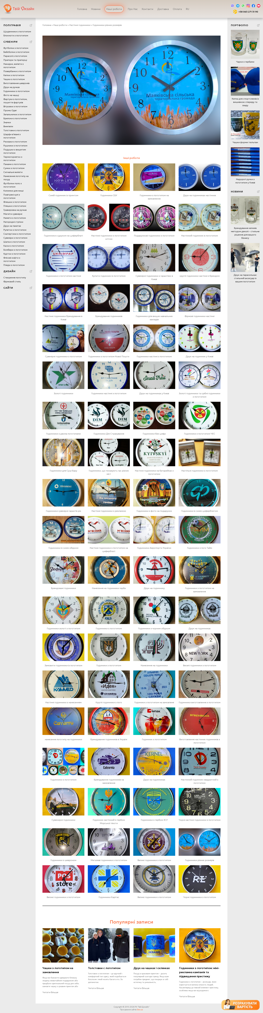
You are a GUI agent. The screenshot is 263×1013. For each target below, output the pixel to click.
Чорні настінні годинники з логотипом (199, 820)
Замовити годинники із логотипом (63, 665)
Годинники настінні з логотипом (154, 356)
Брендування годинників (108, 316)
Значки (7, 122)
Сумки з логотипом (13, 168)
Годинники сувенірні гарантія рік (63, 511)
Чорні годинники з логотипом (199, 897)
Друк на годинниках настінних (199, 195)
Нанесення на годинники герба (109, 588)
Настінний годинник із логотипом (199, 235)
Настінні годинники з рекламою (109, 511)
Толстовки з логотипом (16, 130)
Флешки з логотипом (14, 202)
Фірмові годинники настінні (199, 316)
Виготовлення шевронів (16, 83)
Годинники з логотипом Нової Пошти (108, 356)
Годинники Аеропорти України (154, 547)
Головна (82, 9)
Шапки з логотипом (14, 241)
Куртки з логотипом (14, 253)
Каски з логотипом (13, 245)
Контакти (147, 9)
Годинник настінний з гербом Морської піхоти (109, 822)
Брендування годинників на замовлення (109, 781)
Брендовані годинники (63, 588)
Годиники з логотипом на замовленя (154, 702)
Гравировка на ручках (15, 210)
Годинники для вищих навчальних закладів (154, 318)
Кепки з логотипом (13, 75)
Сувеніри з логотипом (15, 237)
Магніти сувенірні (12, 213)
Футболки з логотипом (15, 48)
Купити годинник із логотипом (108, 275)
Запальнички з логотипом (17, 114)
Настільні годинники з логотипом (199, 470)
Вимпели (8, 126)
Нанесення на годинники (154, 665)
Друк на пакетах (12, 225)
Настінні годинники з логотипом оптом (108, 237)
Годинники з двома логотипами (63, 433)
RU (187, 9)
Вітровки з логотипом (15, 106)
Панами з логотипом (14, 164)
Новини (96, 9)
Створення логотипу (14, 277)
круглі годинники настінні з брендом (200, 275)
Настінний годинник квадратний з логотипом (199, 781)
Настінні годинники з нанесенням (63, 702)
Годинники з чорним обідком (154, 628)
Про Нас (133, 9)
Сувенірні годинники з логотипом (63, 356)
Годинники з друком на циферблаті (63, 235)
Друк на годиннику (154, 588)
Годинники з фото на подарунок (154, 511)
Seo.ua (140, 1009)
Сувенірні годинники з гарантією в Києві (154, 277)
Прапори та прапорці (15, 60)
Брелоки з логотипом (15, 118)
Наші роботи (114, 9)
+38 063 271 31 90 (248, 11)
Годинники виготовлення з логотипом (199, 702)
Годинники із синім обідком (63, 547)
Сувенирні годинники (63, 820)
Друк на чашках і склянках (152, 968)
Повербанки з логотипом (17, 71)
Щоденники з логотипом (17, 31)
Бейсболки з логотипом (16, 52)
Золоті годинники (63, 393)
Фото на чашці (11, 95)
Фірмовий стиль (12, 281)
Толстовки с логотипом (104, 968)
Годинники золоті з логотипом (63, 628)
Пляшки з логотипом (14, 206)
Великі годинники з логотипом (154, 860)
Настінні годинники (79, 25)
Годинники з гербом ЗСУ (154, 820)
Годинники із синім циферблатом (199, 511)
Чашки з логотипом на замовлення (57, 970)
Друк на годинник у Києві (199, 356)
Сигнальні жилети (12, 172)
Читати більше (50, 992)
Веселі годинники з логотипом (199, 665)
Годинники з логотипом (16, 91)
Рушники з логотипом (15, 145)
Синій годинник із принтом (63, 195)
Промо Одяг (10, 110)
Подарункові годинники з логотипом (154, 235)
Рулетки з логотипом (14, 229)
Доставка (163, 9)
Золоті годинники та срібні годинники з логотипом (199, 395)
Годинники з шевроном (63, 860)
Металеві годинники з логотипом (109, 860)
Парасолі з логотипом (15, 56)
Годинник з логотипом (154, 739)
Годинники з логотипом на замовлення (154, 197)
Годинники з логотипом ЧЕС (199, 433)
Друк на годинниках (200, 628)
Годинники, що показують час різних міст (109, 472)
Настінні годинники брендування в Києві (63, 318)
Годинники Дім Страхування (109, 433)
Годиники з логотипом (108, 665)
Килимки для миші (13, 190)
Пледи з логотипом (14, 265)
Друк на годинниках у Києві (154, 393)
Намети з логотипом (14, 217)
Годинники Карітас (109, 897)
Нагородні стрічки (13, 221)
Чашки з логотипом (14, 79)
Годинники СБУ (108, 195)
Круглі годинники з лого (109, 702)
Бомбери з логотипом (15, 249)
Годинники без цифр (154, 433)
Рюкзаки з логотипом (15, 141)
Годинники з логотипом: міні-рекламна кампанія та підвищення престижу (199, 972)
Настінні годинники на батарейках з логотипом (154, 472)
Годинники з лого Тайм (199, 547)
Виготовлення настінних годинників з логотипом (199, 741)
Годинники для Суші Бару (63, 470)
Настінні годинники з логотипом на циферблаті (109, 549)
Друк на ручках (11, 87)
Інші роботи (131, 158)
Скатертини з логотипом (17, 233)
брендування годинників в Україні (108, 739)
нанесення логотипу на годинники (63, 739)
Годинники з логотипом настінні (63, 275)
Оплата (177, 9)
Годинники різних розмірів (199, 860)
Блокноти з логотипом (15, 35)
